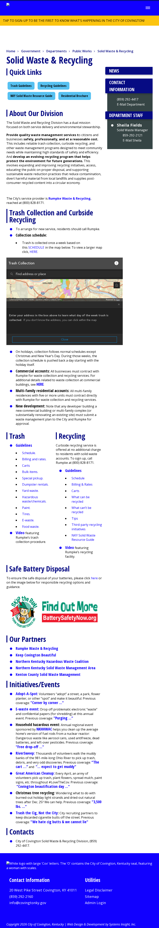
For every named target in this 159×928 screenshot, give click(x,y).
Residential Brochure (74, 96)
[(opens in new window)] (54, 612)
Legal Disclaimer (98, 890)
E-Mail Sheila (132, 140)
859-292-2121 (133, 135)
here (94, 578)
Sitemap (92, 896)
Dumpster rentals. (35, 484)
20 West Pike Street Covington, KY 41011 (43, 890)
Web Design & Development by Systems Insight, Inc (101, 924)
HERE (33, 252)
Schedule (78, 478)
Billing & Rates (82, 484)
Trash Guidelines (21, 86)
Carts (26, 465)
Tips (75, 518)
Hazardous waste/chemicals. (34, 499)
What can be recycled (81, 499)
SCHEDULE (36, 247)
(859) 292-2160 (21, 896)
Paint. (26, 508)
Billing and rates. (34, 459)
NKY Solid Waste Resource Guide (31, 96)
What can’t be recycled (81, 510)
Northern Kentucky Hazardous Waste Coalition (52, 661)
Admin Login (95, 902)
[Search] (137, 8)
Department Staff (126, 115)
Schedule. (29, 453)
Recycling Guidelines (54, 86)
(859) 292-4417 (127, 99)
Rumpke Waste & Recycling (37, 648)
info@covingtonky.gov (27, 902)
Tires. (26, 514)
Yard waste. (30, 490)
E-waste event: (27, 709)
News (114, 71)
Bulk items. (30, 472)
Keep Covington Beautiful (36, 655)
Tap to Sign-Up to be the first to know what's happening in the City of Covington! (72, 22)
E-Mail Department (131, 104)
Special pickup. (32, 478)
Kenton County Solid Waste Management (48, 674)
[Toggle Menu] (148, 8)
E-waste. (28, 520)
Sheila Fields (129, 125)
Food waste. (30, 526)
